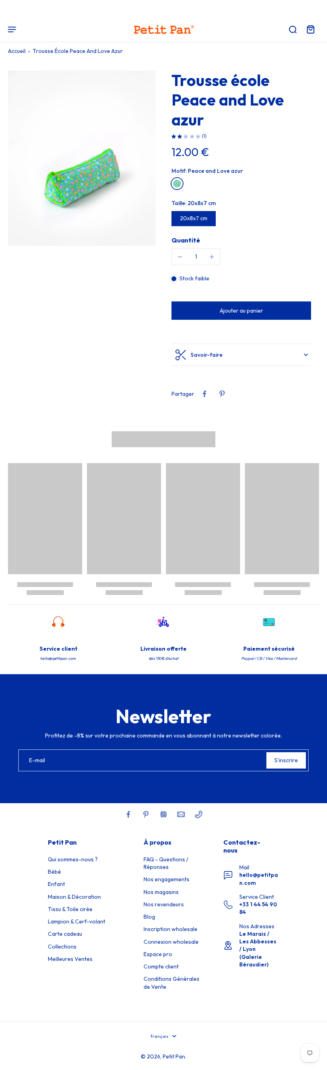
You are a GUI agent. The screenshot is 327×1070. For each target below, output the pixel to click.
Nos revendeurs (164, 904)
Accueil (17, 51)
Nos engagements (166, 879)
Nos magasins (161, 892)
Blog (149, 916)
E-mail (37, 760)
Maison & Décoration (74, 896)
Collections (62, 946)
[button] (241, 310)
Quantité (185, 240)
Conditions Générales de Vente (171, 982)
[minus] (180, 257)
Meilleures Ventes (70, 958)
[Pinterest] (146, 814)
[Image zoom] (82, 158)
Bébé (54, 871)
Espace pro (158, 954)
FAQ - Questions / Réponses (166, 863)
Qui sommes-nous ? (73, 859)
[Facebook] (128, 814)
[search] (292, 29)
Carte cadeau (65, 933)
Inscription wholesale (170, 929)
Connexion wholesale (171, 941)
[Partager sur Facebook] (204, 394)
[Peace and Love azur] (177, 183)
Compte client (161, 966)
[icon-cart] (310, 29)
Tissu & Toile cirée (70, 909)
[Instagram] (163, 814)
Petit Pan (174, 1056)
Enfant (56, 884)
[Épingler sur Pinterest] (222, 394)
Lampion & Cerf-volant (76, 921)
